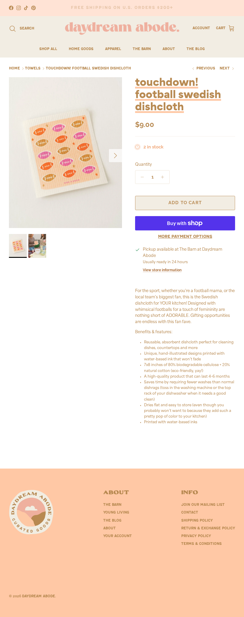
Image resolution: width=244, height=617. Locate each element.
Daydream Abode (38, 596)
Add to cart (185, 202)
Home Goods (81, 49)
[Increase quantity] (164, 177)
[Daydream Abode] (122, 28)
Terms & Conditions (201, 544)
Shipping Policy (197, 521)
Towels (32, 68)
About (168, 49)
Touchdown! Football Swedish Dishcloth (88, 68)
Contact (189, 512)
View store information (162, 270)
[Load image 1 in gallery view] (65, 152)
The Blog (196, 49)
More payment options (185, 237)
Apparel (113, 49)
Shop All (48, 49)
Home (14, 68)
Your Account (117, 536)
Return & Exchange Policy (208, 528)
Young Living (116, 512)
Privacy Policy (196, 536)
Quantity (143, 165)
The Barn (142, 49)
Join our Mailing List (203, 505)
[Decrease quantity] (140, 177)
